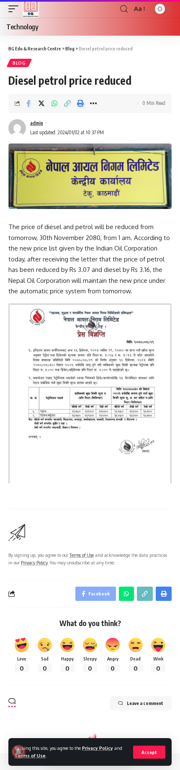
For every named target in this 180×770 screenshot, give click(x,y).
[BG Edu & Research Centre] (31, 9)
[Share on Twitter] (41, 103)
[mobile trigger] (15, 9)
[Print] (80, 103)
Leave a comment (145, 703)
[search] (124, 9)
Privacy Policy (97, 748)
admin (36, 123)
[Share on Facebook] (28, 103)
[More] (93, 103)
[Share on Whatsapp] (54, 103)
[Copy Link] (67, 103)
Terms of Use (30, 755)
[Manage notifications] (18, 751)
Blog (19, 62)
